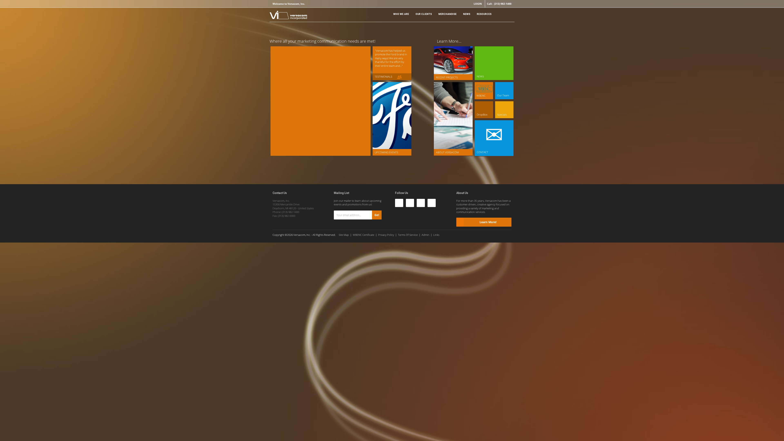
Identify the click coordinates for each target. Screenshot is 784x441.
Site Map (344, 235)
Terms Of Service (408, 235)
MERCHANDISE (447, 14)
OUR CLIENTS (423, 14)
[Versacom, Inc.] (288, 16)
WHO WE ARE (401, 14)
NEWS (466, 14)
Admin (425, 235)
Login (478, 4)
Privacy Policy (386, 235)
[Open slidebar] (507, 13)
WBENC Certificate (363, 235)
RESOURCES (484, 14)
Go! (376, 215)
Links (436, 235)
